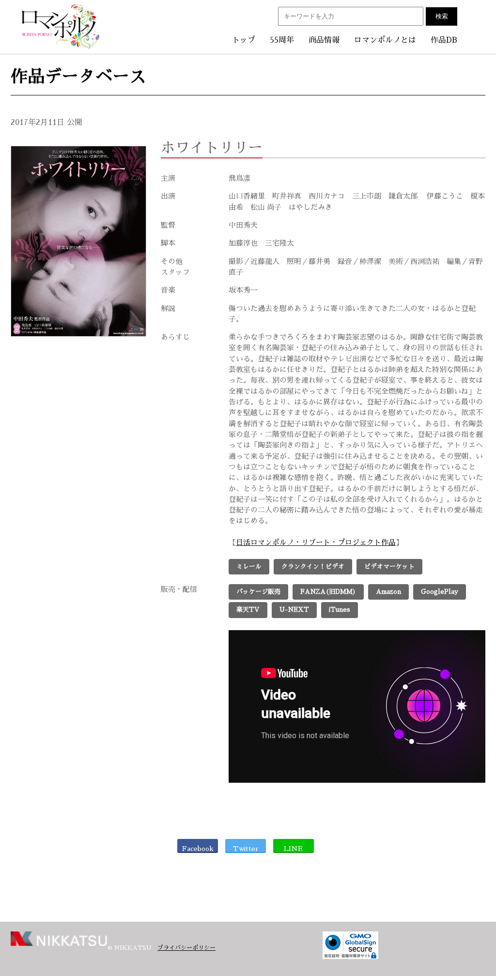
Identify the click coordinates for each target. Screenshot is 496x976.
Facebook (198, 848)
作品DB (444, 40)
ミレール (249, 566)
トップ (243, 40)
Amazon (388, 592)
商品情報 (324, 40)
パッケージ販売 (258, 592)
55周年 (282, 40)
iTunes (339, 609)
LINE (293, 848)
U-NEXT (294, 609)
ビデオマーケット (389, 566)
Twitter (246, 848)
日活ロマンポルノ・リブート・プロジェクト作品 (316, 542)
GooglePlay (439, 592)
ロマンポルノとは (385, 40)
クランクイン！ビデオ (312, 566)
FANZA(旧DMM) (328, 592)
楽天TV (248, 609)
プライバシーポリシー (186, 948)
